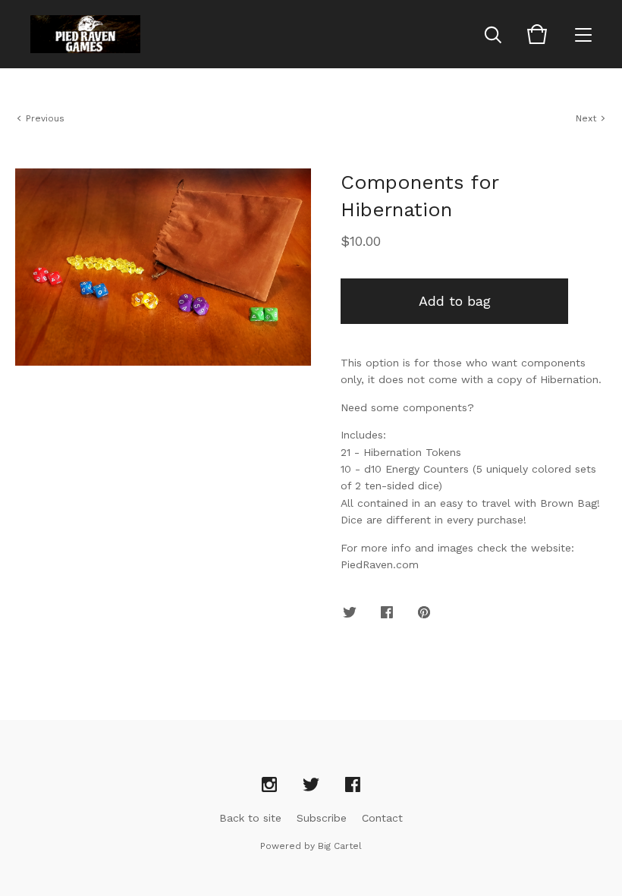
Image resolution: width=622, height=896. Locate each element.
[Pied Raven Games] (85, 34)
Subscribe (322, 818)
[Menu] (583, 34)
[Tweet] (350, 613)
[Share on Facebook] (387, 613)
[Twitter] (311, 785)
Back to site (250, 818)
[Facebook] (352, 785)
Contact (382, 818)
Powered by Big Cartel (311, 846)
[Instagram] (269, 785)
